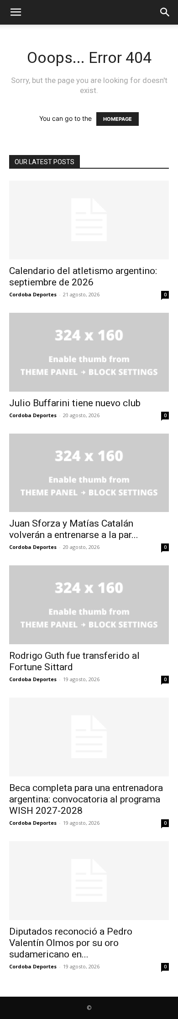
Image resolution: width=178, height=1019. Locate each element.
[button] (15, 12)
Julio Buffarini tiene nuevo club (75, 403)
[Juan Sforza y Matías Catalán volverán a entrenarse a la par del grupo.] (89, 473)
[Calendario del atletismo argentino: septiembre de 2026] (89, 220)
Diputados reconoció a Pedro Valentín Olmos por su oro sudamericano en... (70, 943)
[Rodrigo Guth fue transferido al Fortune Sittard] (89, 604)
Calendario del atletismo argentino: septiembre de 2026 (83, 276)
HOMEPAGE (117, 119)
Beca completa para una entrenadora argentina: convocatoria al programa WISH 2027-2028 (86, 799)
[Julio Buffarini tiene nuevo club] (89, 352)
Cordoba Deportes (33, 294)
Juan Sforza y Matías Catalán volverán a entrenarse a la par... (73, 529)
